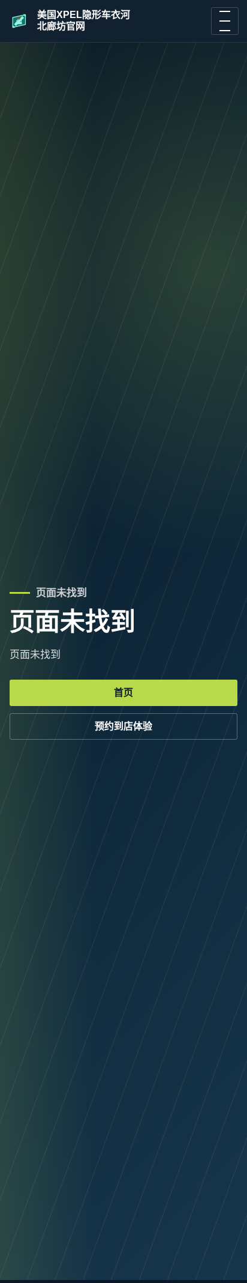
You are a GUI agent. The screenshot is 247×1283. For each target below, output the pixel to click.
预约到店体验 (123, 726)
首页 (123, 692)
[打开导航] (225, 21)
